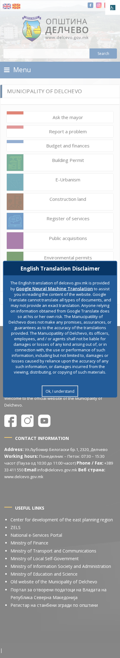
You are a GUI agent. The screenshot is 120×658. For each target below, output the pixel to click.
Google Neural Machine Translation (54, 288)
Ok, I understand (60, 391)
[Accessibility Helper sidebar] (112, 7)
